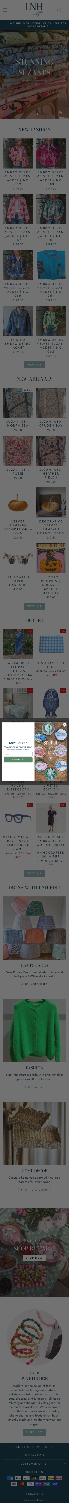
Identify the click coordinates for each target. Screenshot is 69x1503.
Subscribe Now (18, 760)
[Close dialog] (64, 724)
